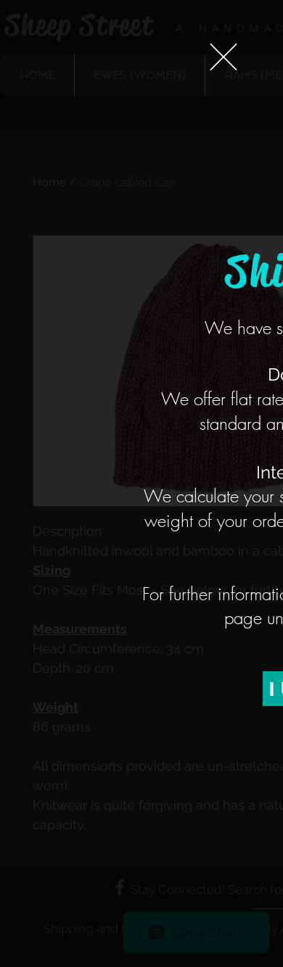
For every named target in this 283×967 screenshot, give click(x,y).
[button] (223, 56)
